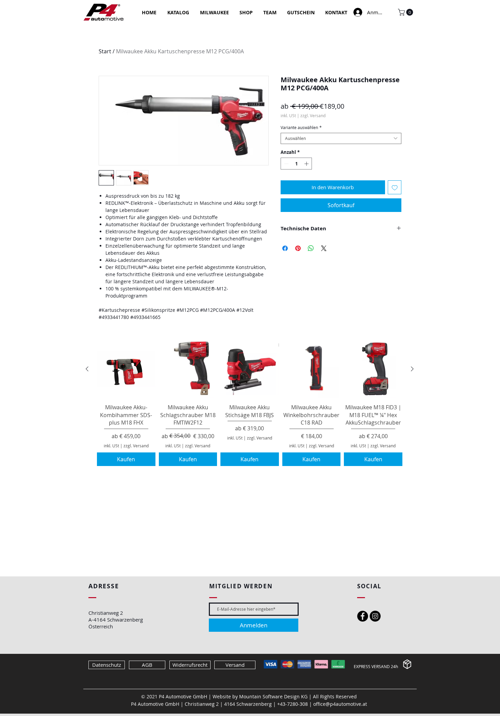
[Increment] (307, 163)
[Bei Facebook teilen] (285, 248)
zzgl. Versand (313, 115)
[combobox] (341, 138)
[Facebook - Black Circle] (362, 616)
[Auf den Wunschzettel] (395, 187)
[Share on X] (324, 248)
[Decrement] (286, 163)
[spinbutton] (296, 163)
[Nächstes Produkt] (412, 369)
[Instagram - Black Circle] (375, 616)
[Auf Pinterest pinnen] (298, 248)
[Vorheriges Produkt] (87, 369)
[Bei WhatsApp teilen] (311, 248)
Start (105, 51)
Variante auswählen (301, 127)
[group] (249, 403)
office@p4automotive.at (340, 704)
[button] (406, 12)
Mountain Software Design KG (273, 696)
